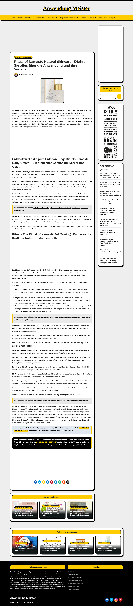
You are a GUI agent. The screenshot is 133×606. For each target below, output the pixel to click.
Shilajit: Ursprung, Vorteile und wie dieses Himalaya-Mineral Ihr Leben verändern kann (110, 175)
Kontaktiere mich (73, 575)
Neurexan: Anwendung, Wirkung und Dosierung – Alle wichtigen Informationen (110, 261)
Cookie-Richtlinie (73, 586)
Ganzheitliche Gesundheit (46, 18)
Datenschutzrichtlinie (75, 583)
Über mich (71, 572)
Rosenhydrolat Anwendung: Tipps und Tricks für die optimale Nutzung (51, 512)
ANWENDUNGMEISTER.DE (46, 442)
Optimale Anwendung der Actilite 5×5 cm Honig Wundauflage (80, 548)
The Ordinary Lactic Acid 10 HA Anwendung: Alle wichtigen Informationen (24, 513)
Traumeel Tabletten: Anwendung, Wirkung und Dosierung (109, 232)
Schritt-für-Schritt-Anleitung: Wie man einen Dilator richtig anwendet (110, 184)
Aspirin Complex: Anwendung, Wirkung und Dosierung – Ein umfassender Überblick (110, 202)
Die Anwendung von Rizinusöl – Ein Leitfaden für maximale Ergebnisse (79, 513)
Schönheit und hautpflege (23, 57)
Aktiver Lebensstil (88, 18)
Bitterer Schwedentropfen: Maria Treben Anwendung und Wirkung (110, 252)
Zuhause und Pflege (106, 18)
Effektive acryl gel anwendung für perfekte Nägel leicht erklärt (107, 548)
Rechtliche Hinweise (75, 580)
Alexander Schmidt (27, 75)
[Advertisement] (52, 38)
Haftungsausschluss (75, 577)
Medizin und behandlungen (51, 541)
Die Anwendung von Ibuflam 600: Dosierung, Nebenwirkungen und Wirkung (110, 193)
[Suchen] (119, 96)
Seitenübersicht (73, 589)
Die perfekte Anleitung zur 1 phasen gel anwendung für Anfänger (25, 548)
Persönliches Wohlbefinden (21, 18)
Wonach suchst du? (110, 89)
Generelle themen (21, 543)
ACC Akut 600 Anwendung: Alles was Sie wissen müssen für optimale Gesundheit (51, 547)
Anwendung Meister (66, 8)
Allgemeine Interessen (68, 18)
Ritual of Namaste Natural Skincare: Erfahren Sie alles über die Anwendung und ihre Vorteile (51, 65)
